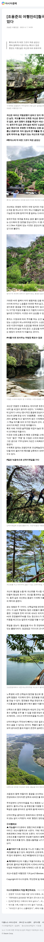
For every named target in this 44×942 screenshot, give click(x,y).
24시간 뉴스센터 (25, 922)
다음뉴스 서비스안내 (9, 922)
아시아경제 (11, 3)
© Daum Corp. (7, 933)
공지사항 (36, 922)
